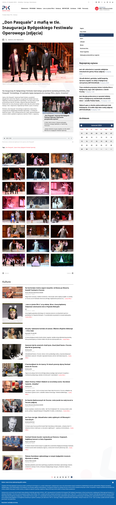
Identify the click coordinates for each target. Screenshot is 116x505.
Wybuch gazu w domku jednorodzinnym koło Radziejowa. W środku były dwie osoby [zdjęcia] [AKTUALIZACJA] (95, 107)
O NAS (79, 8)
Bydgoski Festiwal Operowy (28, 147)
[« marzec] (81, 125)
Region (82, 28)
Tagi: (3, 147)
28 (111, 145)
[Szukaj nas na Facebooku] (99, 2)
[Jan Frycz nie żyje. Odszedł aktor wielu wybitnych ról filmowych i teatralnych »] (12, 424)
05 (101, 133)
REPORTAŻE (65, 8)
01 (82, 133)
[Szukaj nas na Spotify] (107, 2)
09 (86, 137)
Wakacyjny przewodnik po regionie (89, 55)
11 (96, 137)
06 (106, 133)
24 (91, 145)
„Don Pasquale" (9, 147)
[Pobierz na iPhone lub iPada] (112, 2)
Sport (81, 38)
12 (101, 137)
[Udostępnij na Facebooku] (3, 40)
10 (91, 137)
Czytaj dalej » (68, 298)
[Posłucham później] (72, 142)
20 (106, 141)
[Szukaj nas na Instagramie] (96, 2)
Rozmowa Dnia (84, 48)
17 (91, 141)
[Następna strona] (71, 477)
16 (86, 141)
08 (82, 137)
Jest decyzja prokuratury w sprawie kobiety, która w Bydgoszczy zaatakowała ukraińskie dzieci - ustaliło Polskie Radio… (94, 98)
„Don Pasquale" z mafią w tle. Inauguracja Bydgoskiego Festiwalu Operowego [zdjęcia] (37, 27)
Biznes (81, 45)
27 (106, 145)
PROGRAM (32, 8)
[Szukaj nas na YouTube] (104, 2)
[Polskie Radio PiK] (6, 8)
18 (96, 141)
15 (82, 141)
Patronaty (85, 8)
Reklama (39, 8)
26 (101, 145)
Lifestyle (82, 41)
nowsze (69, 273)
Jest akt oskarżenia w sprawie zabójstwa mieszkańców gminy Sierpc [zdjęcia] (95, 71)
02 (86, 133)
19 (101, 141)
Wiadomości (24, 8)
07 (111, 133)
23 (86, 145)
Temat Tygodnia (84, 51)
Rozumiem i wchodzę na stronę (10, 502)
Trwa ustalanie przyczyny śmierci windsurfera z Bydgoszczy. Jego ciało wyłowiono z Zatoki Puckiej (96, 89)
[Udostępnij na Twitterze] (6, 40)
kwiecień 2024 (96, 125)
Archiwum (73, 8)
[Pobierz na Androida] (110, 2)
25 (96, 145)
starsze (7, 273)
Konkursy (58, 8)
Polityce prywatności (70, 489)
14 (111, 137)
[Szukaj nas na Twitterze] (102, 2)
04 (96, 133)
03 (91, 133)
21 (111, 141)
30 (86, 149)
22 (82, 145)
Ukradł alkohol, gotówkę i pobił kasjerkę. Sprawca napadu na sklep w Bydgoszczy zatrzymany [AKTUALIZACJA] (94, 80)
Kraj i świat (83, 31)
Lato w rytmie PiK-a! (48, 8)
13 (106, 137)
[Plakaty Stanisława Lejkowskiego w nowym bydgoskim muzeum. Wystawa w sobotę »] (12, 462)
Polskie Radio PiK (7, 15)
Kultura (15, 15)
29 (82, 149)
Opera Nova (17, 147)
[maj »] (112, 125)
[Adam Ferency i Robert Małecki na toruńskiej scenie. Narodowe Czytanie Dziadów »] (12, 388)
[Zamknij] (112, 482)
